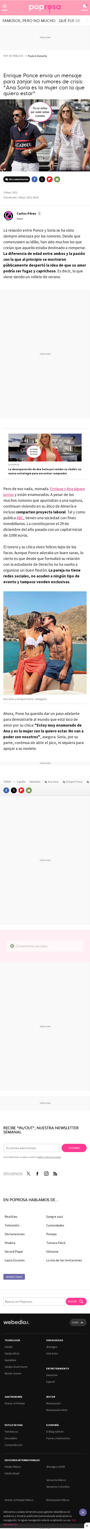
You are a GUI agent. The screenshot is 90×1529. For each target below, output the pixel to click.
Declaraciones (15, 1234)
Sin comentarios (18, 179)
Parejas (51, 1234)
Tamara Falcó (56, 1243)
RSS (55, 1173)
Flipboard (50, 179)
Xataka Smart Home (16, 1367)
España (21, 782)
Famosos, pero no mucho (29, 20)
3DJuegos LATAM (55, 1467)
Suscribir (74, 1147)
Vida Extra (52, 1353)
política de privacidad (49, 1157)
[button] (28, 213)
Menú (5, 10)
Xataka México (13, 1467)
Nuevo (84, 10)
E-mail (57, 179)
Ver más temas (14, 1276)
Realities (11, 1216)
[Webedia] (16, 1325)
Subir (75, 1322)
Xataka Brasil (12, 1473)
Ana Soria (53, 782)
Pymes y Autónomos (58, 1438)
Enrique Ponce (74, 782)
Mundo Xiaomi (13, 1373)
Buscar (72, 1301)
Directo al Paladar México (19, 1500)
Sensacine (51, 1375)
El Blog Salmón (55, 1431)
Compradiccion (13, 1445)
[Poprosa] (45, 7)
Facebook (34, 179)
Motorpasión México (57, 1500)
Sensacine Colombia (57, 1486)
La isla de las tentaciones (64, 1260)
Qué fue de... (71, 20)
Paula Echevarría (37, 56)
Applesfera (10, 1360)
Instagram (46, 1173)
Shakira (10, 1243)
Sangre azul (54, 1216)
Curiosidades (55, 1225)
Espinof (50, 1382)
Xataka (9, 1347)
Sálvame (52, 1251)
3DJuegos (51, 1347)
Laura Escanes (15, 1260)
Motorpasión (53, 1403)
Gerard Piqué (14, 1251)
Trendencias (11, 1431)
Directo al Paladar (15, 1403)
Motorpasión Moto (57, 1410)
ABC (20, 517)
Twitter (42, 179)
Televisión (35, 782)
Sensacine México (56, 1480)
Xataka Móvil (12, 1353)
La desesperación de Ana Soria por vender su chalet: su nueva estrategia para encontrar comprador (44, 471)
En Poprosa (13, 464)
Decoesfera (11, 1438)
